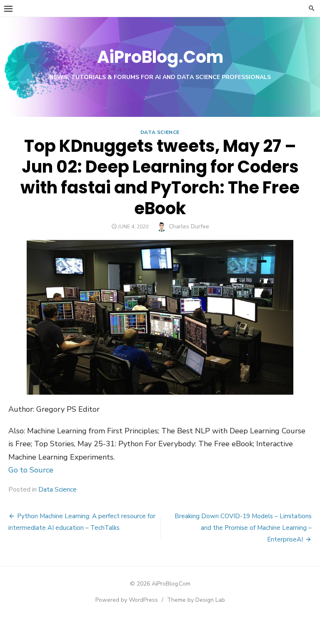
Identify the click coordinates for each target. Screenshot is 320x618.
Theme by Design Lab (196, 600)
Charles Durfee (189, 226)
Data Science (160, 132)
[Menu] (8, 8)
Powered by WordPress (126, 600)
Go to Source (30, 470)
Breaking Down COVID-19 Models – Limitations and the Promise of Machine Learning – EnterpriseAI (243, 528)
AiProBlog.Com (160, 57)
